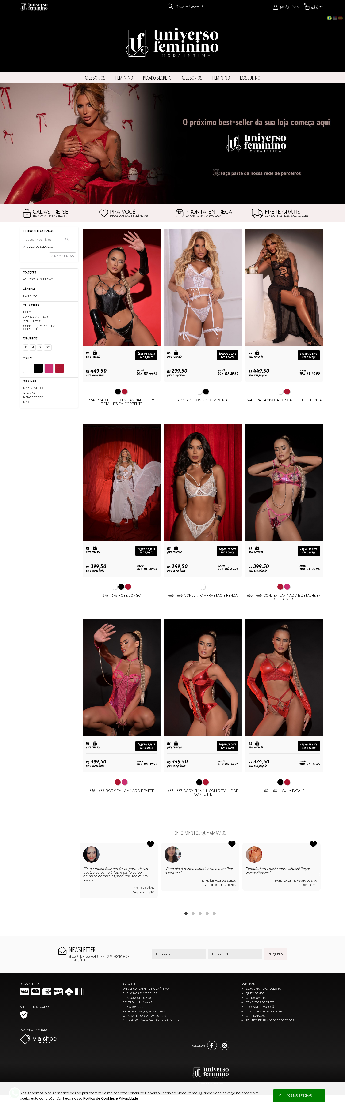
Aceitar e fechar (299, 1095)
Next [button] (320, 874)
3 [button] (200, 913)
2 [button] (193, 913)
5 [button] (214, 913)
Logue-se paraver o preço (146, 355)
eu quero (275, 954)
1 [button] (186, 913)
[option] (172, 143)
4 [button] (207, 913)
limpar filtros (64, 255)
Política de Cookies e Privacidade (110, 1098)
